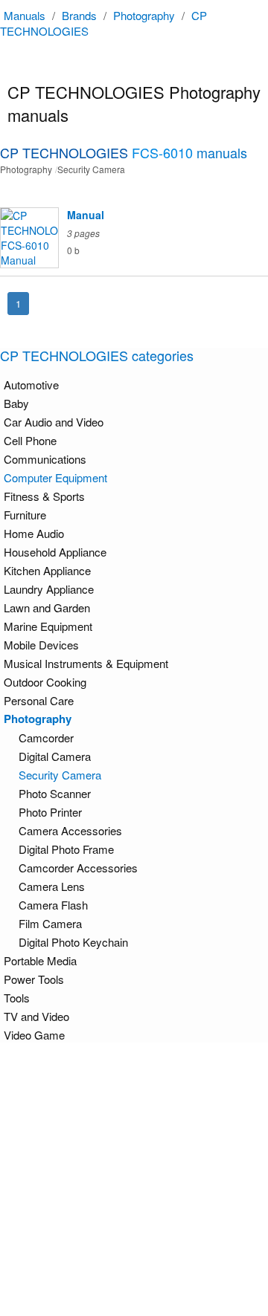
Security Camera (60, 774)
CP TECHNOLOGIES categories (97, 355)
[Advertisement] (134, 1179)
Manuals (24, 15)
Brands (79, 15)
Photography (144, 15)
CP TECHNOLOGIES (123, 152)
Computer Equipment (55, 477)
